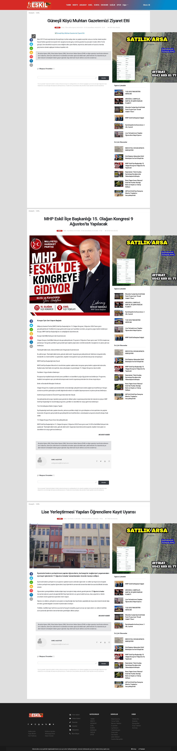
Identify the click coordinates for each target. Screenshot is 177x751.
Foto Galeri (76, 715)
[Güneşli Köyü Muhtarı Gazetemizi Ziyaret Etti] (69, 33)
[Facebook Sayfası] (29, 724)
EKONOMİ (104, 5)
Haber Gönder (49, 736)
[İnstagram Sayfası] (36, 724)
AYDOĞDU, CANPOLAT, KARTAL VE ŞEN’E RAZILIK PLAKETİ (133, 101)
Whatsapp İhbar (50, 733)
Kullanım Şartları (50, 731)
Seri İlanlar (114, 734)
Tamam (142, 749)
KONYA (96, 5)
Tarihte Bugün (115, 730)
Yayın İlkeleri (32, 733)
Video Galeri (76, 718)
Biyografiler (136, 723)
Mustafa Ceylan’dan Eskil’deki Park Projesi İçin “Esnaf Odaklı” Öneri (135, 109)
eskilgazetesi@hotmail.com (60, 463)
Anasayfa (31, 13)
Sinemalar (114, 732)
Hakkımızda (31, 731)
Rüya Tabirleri (136, 725)
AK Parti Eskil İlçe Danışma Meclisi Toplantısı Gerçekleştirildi (134, 193)
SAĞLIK (112, 5)
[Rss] (47, 724)
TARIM (68, 5)
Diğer (125, 5)
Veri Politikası (32, 736)
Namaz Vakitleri (116, 723)
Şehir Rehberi (115, 737)
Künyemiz (75, 730)
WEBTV (75, 5)
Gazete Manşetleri (117, 739)
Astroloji (134, 728)
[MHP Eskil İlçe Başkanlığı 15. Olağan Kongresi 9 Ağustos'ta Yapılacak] (70, 275)
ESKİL (90, 5)
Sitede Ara (135, 719)
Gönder (103, 78)
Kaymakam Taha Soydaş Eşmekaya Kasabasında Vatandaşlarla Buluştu (133, 174)
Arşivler (74, 726)
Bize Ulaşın (75, 733)
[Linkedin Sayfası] (43, 724)
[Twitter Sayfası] (32, 724)
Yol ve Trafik (115, 721)
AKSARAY (83, 5)
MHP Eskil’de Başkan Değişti (134, 118)
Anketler (135, 721)
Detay (134, 749)
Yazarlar (75, 722)
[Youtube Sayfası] (39, 724)
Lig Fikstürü (114, 728)
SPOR (119, 5)
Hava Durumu (115, 719)
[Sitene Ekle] (54, 724)
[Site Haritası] (50, 724)
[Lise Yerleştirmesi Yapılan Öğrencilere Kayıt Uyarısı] (70, 546)
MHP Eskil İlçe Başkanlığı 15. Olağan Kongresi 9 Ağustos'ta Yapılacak (135, 166)
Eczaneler (114, 725)
